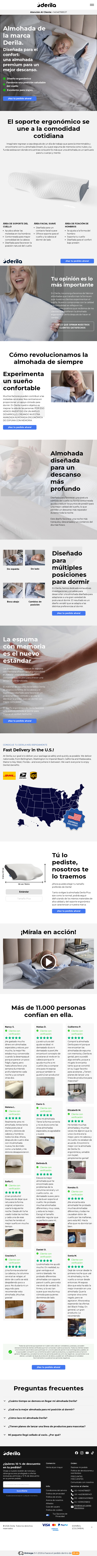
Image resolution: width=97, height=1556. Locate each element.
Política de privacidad (55, 1494)
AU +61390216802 (82, 1502)
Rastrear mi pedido (79, 1467)
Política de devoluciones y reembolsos (82, 1472)
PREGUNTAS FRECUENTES (77, 1477)
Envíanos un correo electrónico (82, 1506)
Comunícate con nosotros (82, 1482)
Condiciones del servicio (56, 1490)
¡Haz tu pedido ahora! (19, 98)
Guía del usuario (53, 1507)
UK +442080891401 (83, 1494)
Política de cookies (54, 1510)
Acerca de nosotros (54, 1500)
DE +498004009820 (83, 1498)
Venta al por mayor (54, 1467)
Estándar (24, 892)
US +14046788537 (82, 1490)
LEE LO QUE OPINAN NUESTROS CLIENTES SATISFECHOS (73, 326)
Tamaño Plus (24, 898)
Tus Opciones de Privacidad (60, 1515)
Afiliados (49, 1503)
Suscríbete (22, 1491)
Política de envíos (53, 1497)
